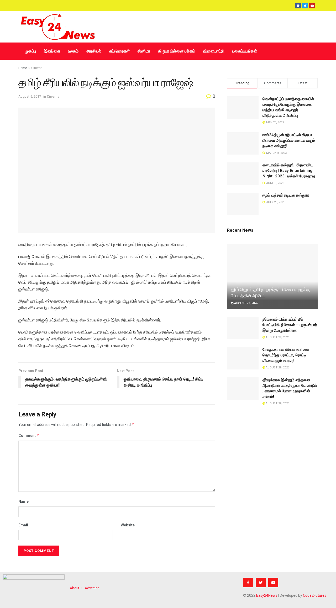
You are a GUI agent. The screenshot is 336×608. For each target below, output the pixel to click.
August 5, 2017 (29, 96)
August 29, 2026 (245, 303)
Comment (28, 435)
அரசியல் (93, 51)
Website (128, 525)
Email (23, 525)
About (74, 588)
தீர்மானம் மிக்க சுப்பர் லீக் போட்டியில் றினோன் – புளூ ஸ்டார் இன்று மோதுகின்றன (289, 325)
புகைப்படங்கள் (244, 51)
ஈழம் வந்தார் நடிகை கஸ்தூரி (285, 195)
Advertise (92, 588)
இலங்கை (52, 51)
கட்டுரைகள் (119, 51)
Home (22, 68)
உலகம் (73, 51)
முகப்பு (30, 51)
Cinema (37, 68)
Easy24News (266, 595)
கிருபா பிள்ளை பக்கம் (176, 51)
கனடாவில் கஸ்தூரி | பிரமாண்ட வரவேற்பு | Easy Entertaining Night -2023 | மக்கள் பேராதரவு (288, 170)
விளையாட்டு (213, 51)
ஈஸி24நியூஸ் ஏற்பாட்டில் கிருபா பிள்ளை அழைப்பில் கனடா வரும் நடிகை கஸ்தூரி (288, 140)
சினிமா (144, 51)
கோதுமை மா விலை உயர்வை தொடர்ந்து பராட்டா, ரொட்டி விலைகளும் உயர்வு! (285, 355)
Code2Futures (314, 595)
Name (23, 501)
